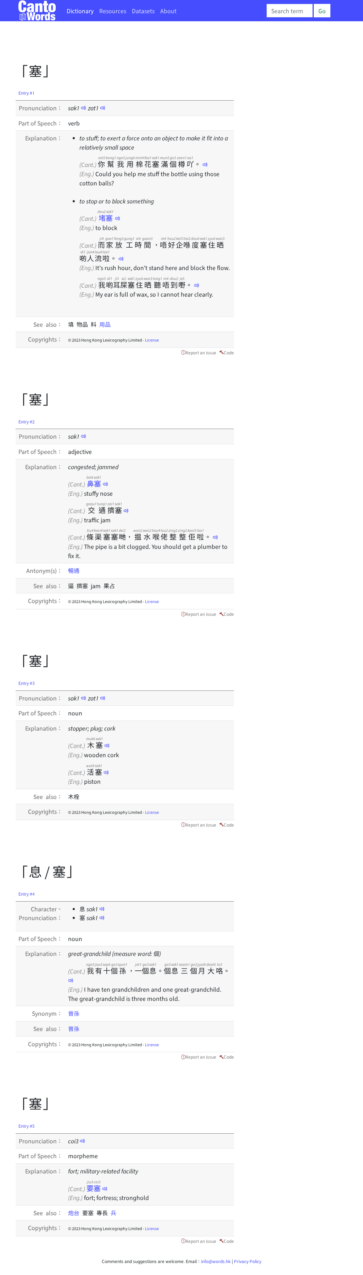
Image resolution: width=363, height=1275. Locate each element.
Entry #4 (26, 894)
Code (229, 352)
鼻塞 (93, 483)
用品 (105, 324)
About (168, 10)
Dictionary (80, 10)
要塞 (93, 1188)
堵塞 (105, 218)
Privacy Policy (247, 1261)
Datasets (143, 10)
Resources (112, 10)
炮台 (75, 1212)
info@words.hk (216, 1261)
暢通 (73, 570)
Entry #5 (26, 1126)
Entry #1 (26, 93)
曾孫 (73, 1013)
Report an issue (200, 352)
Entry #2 (26, 421)
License (152, 340)
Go (322, 10)
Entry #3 (26, 683)
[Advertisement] (145, 44)
